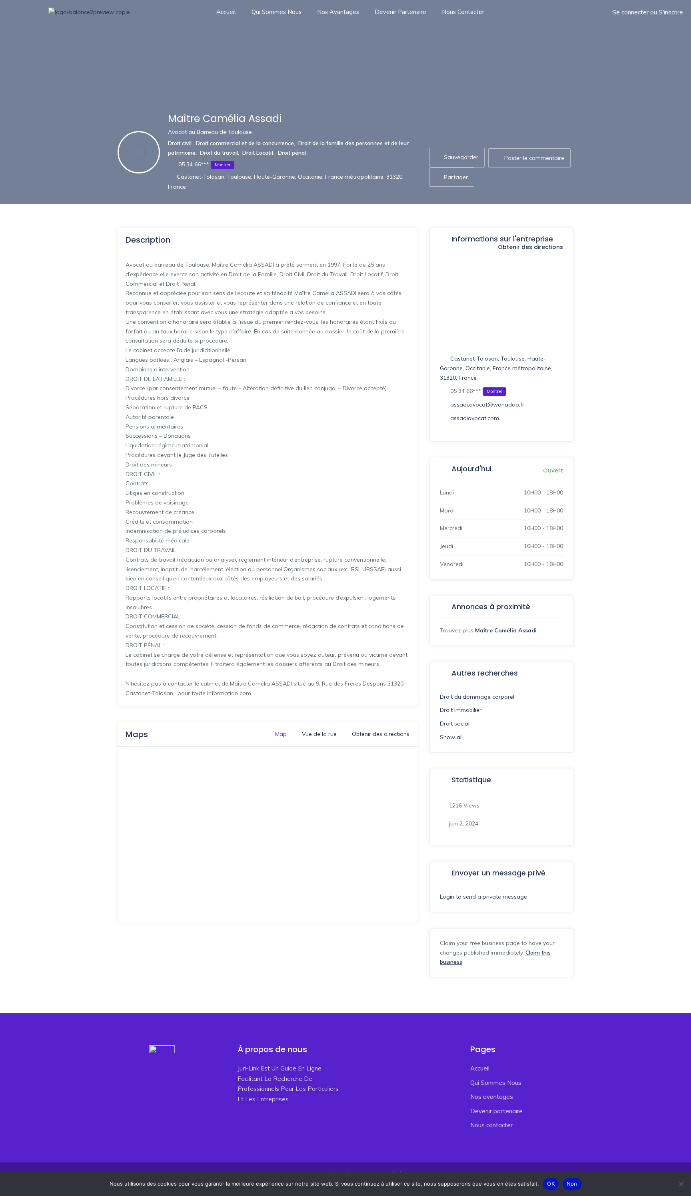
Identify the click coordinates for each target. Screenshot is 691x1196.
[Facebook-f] (242, 1128)
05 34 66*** (203, 164)
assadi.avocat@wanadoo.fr (487, 404)
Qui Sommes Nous (277, 12)
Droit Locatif (258, 152)
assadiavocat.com (474, 418)
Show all (451, 737)
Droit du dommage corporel (477, 696)
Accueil (226, 12)
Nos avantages (338, 12)
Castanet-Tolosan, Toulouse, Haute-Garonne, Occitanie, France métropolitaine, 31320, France (496, 368)
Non (572, 1183)
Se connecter (630, 12)
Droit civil (180, 143)
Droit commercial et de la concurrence (245, 143)
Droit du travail (219, 152)
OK (551, 1183)
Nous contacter (463, 12)
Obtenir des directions (529, 247)
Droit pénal (292, 152)
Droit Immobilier (460, 710)
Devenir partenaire (400, 12)
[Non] (681, 1184)
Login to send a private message (483, 896)
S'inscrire (671, 12)
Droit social (454, 723)
